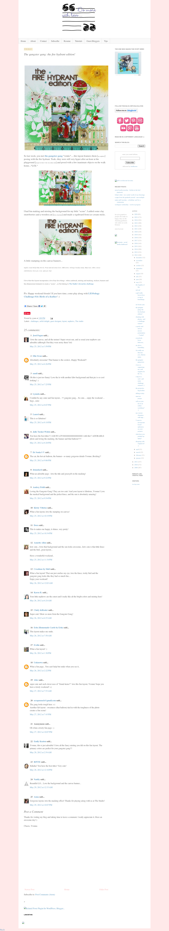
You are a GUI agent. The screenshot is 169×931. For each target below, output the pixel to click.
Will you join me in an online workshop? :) (140, 406)
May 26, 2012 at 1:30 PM (40, 653)
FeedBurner (134, 166)
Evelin (36, 644)
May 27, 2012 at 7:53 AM (40, 690)
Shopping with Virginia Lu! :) (140, 444)
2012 (136, 255)
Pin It (2, 929)
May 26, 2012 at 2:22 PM (40, 670)
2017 (136, 240)
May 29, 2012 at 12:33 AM (41, 787)
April (137, 449)
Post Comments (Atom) (45, 894)
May (137, 282)
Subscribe (55, 41)
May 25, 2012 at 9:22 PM (40, 477)
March (138, 452)
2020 (136, 232)
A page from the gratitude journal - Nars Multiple (129, 197)
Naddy (37, 779)
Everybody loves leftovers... (140, 340)
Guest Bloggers (93, 41)
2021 (136, 229)
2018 (136, 237)
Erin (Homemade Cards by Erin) (48, 627)
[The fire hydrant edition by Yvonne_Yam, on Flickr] (66, 149)
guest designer (55, 321)
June (137, 279)
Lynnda (36, 393)
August (138, 273)
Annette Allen (40, 542)
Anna (36, 796)
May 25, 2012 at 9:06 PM (40, 460)
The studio (79, 321)
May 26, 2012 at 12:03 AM (41, 583)
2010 (136, 465)
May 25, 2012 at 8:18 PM (40, 422)
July (137, 276)
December (139, 257)
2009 (136, 467)
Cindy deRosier (41, 609)
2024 (136, 220)
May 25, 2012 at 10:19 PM (41, 515)
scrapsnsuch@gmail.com (45, 700)
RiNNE (37, 761)
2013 (136, 252)
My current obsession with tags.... (140, 415)
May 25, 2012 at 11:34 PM (41, 559)
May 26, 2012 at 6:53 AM (40, 618)
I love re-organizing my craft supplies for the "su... (140, 369)
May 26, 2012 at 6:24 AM (40, 600)
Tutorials (78, 41)
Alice (36, 679)
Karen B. (38, 592)
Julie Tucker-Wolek (41, 431)
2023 (136, 223)
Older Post (103, 889)
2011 (136, 462)
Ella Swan (37, 355)
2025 (136, 217)
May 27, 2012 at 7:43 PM (40, 714)
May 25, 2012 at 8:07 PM (40, 404)
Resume (67, 41)
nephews (71, 321)
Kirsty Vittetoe (40, 507)
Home (23, 41)
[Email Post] (51, 318)
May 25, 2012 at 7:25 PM (40, 384)
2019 (136, 234)
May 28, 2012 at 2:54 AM (40, 752)
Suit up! (138, 290)
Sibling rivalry (140, 393)
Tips (106, 41)
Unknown (38, 662)
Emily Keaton (40, 741)
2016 (136, 243)
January (138, 458)
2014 (136, 249)
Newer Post (29, 889)
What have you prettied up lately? (140, 436)
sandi (35, 373)
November (139, 260)
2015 (136, 246)
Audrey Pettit (39, 487)
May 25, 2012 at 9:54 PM (40, 498)
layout (64, 321)
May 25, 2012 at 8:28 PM (40, 442)
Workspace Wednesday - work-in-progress (127, 204)
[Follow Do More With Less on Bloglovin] (126, 112)
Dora (36, 525)
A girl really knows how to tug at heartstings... (140, 297)
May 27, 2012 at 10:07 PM (41, 731)
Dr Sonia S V (39, 452)
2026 (136, 214)
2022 (136, 226)
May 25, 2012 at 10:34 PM (41, 533)
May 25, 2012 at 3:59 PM (40, 346)
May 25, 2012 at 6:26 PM (40, 364)
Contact (43, 41)
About (33, 41)
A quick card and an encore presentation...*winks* (140, 331)
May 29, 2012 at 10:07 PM (41, 804)
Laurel (36, 414)
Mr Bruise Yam (140, 304)
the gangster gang (54, 156)
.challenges (34, 321)
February (139, 455)
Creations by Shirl (42, 568)
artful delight (44, 321)
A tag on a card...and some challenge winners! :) (140, 381)
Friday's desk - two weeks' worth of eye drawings (130, 195)
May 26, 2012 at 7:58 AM (40, 635)
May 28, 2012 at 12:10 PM (41, 769)
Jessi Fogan (38, 335)
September (139, 268)
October (138, 265)
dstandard (37, 469)
